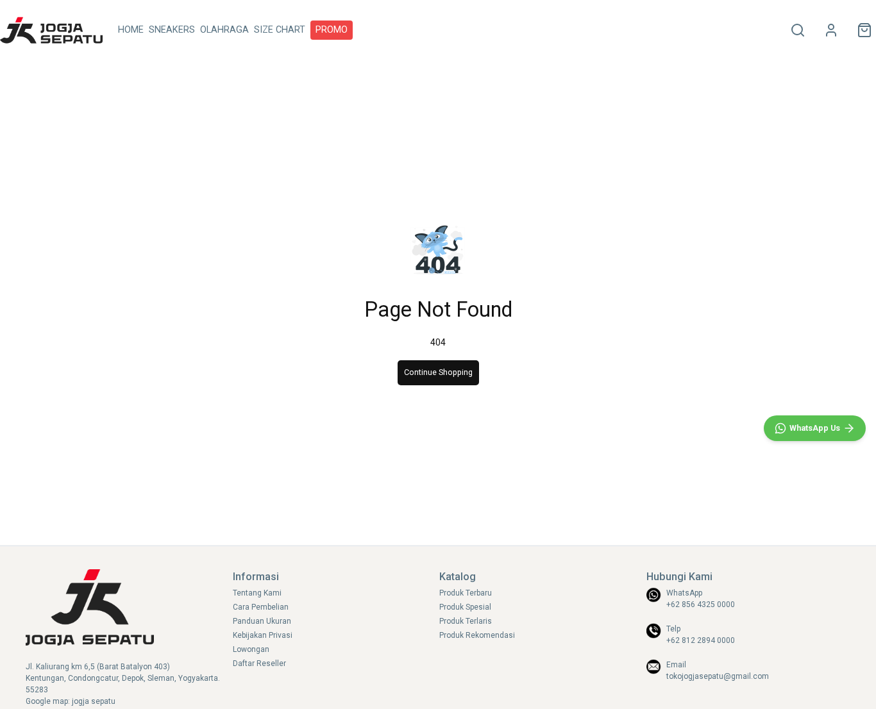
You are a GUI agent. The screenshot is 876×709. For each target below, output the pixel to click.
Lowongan (251, 649)
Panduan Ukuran (262, 621)
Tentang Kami (257, 592)
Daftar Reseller (259, 663)
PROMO (332, 29)
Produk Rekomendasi (477, 635)
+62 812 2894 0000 (700, 640)
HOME (131, 29)
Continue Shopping (438, 372)
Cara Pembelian (261, 607)
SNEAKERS (172, 29)
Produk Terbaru (465, 592)
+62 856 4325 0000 (700, 604)
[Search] (797, 30)
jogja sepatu (93, 701)
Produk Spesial (465, 607)
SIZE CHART (279, 29)
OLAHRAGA (224, 29)
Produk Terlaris (465, 621)
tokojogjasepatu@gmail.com (717, 676)
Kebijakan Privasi (262, 635)
